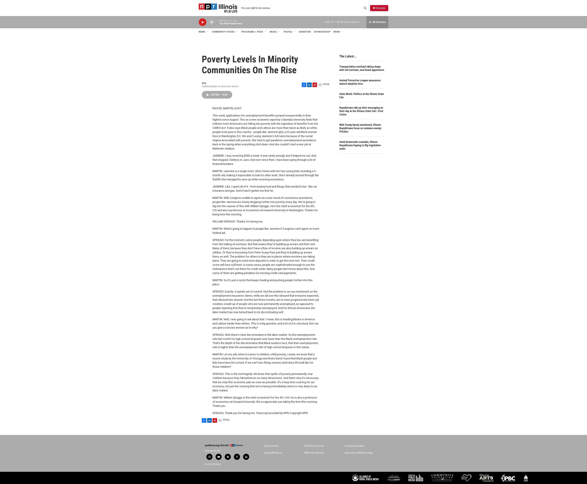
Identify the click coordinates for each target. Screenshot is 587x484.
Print (326, 84)
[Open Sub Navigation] (207, 32)
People (288, 32)
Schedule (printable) (354, 446)
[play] (202, 22)
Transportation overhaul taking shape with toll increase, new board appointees (361, 68)
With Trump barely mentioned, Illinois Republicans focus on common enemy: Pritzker (360, 128)
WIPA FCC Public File (314, 453)
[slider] (216, 22)
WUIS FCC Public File (314, 446)
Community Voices (223, 32)
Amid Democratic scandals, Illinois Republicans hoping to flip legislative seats (360, 145)
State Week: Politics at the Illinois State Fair (361, 95)
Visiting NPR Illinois (273, 453)
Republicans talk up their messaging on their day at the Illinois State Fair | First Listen (361, 111)
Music (273, 32)
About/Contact (271, 446)
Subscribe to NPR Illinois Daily (359, 453)
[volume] (211, 22)
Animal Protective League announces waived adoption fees (360, 82)
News (202, 32)
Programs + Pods (252, 32)
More (337, 32)
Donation (305, 32)
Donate (380, 8)
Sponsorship (322, 32)
